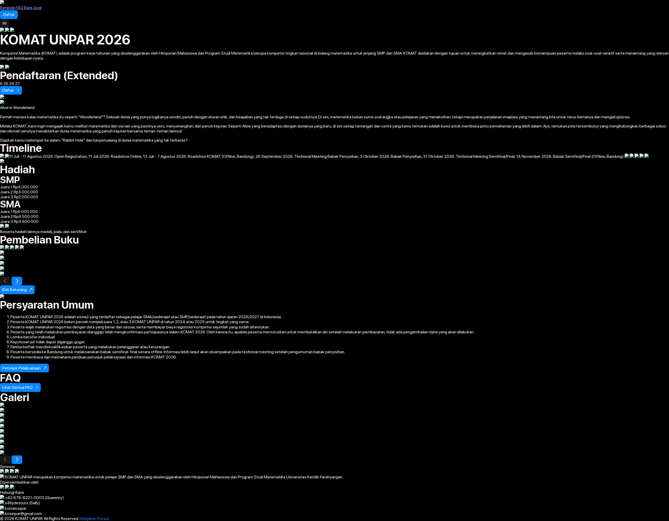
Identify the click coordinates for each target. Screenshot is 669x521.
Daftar (9, 14)
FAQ (19, 7)
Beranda (7, 7)
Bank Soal (33, 7)
